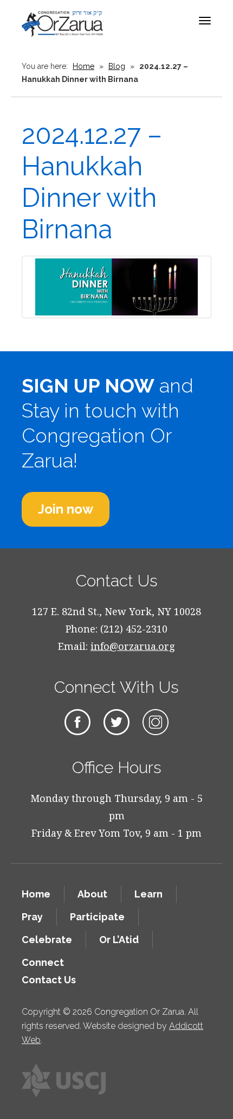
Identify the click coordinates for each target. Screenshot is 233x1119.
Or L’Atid (119, 939)
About (92, 894)
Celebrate (47, 939)
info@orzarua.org (132, 646)
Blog (116, 66)
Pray (32, 916)
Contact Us (49, 979)
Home (83, 66)
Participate (97, 916)
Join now (65, 509)
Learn (148, 894)
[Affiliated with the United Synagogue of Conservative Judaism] (64, 1080)
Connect (43, 962)
